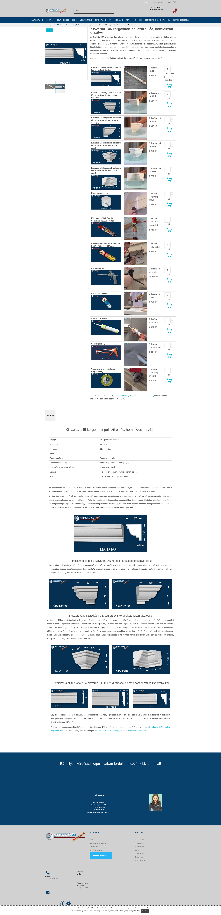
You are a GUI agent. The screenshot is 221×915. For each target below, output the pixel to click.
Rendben (145, 911)
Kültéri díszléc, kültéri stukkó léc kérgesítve (81, 25)
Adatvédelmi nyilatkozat (98, 843)
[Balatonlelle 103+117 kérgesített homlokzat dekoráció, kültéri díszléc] (110, 699)
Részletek (50, 416)
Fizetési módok (95, 847)
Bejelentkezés (158, 2)
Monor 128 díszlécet (137, 731)
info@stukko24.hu (83, 888)
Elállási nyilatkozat (101, 856)
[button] (48, 30)
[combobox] (94, 11)
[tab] (50, 415)
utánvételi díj (149, 396)
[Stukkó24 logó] (56, 10)
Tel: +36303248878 (51, 879)
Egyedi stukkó (139, 857)
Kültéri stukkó (139, 840)
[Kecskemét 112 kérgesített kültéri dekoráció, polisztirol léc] (69, 699)
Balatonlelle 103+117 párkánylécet (109, 731)
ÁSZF (92, 840)
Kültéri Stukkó (58, 25)
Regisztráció (171, 2)
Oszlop (137, 850)
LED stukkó (138, 843)
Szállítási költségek (96, 850)
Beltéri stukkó (139, 847)
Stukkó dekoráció (140, 860)
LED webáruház (140, 853)
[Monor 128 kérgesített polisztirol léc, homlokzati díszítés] (151, 699)
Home (47, 25)
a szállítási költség (121, 396)
